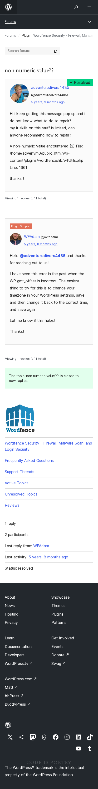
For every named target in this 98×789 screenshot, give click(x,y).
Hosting (11, 614)
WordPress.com (21, 679)
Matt (11, 687)
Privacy (11, 622)
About (10, 597)
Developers (14, 654)
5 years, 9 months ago (48, 102)
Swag (58, 663)
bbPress (14, 695)
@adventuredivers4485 (42, 255)
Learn (10, 638)
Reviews (12, 505)
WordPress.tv (19, 663)
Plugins (57, 614)
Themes (58, 605)
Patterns (58, 622)
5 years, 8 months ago (41, 244)
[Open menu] (90, 7)
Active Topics (17, 482)
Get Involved (62, 638)
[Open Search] (76, 7)
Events (57, 646)
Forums (10, 22)
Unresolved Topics (21, 494)
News (10, 605)
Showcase (60, 597)
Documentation (18, 646)
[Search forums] (55, 51)
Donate (60, 654)
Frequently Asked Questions (29, 460)
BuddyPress (18, 704)
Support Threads (19, 471)
